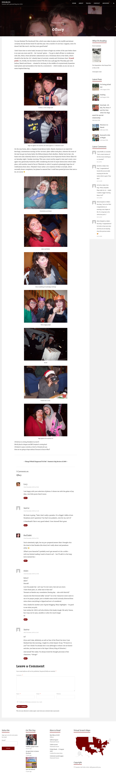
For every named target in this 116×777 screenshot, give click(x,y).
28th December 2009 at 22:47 (31, 632)
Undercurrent (54, 744)
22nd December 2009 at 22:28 (31, 511)
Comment (19, 675)
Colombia (108, 151)
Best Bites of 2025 (55, 735)
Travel (88, 3)
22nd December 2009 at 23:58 (31, 573)
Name (18, 693)
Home (74, 3)
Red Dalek (28, 535)
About (81, 3)
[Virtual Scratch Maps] (94, 758)
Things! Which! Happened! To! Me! (36, 461)
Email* (4, 740)
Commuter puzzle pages (56, 756)
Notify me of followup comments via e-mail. (30, 702)
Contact (97, 3)
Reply (25, 498)
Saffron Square (54, 740)
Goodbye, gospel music (32, 746)
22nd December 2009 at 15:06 (31, 487)
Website (59, 693)
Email (38, 693)
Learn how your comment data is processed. (48, 711)
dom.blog (6, 2)
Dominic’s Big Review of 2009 (57, 461)
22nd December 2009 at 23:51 (31, 538)
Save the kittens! (30, 769)
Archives (105, 3)
